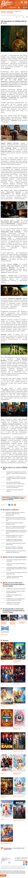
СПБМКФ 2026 (17, 11)
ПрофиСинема (3, 15)
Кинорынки (21, 15)
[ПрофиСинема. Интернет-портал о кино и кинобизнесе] (7, 3)
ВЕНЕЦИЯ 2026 (9, 11)
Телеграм (5, 498)
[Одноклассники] (15, 505)
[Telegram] (12, 505)
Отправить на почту (26, 16)
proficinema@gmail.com (21, 860)
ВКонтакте (23, 497)
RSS (19, 7)
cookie (23, 870)
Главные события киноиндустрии (13, 15)
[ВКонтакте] (9, 505)
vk (26, 7)
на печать (23, 17)
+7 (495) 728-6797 (21, 858)
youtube (21, 7)
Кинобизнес (10, 12)
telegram (24, 7)
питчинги (3, 12)
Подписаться (12, 7)
